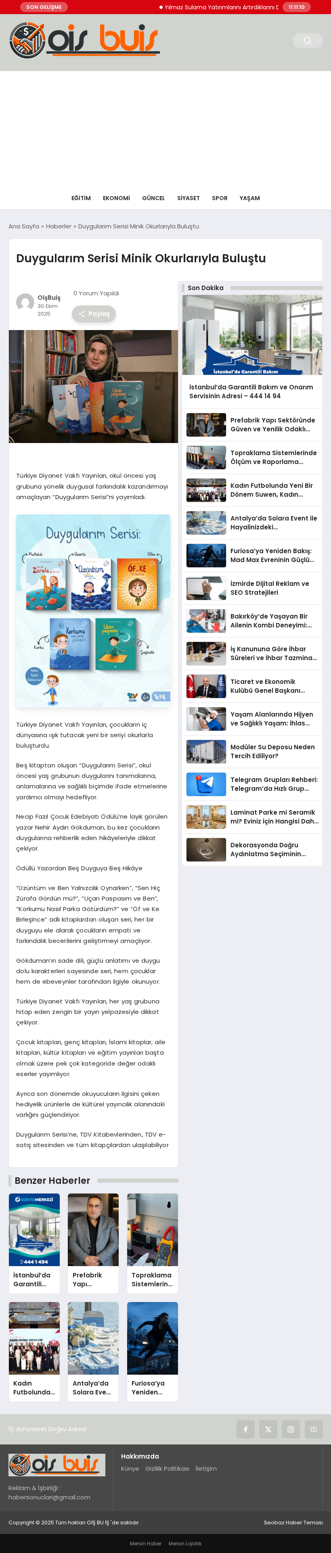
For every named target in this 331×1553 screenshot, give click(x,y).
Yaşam (250, 198)
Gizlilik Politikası (167, 1468)
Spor (220, 198)
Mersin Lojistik (185, 1543)
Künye (130, 1468)
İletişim (206, 1468)
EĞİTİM (81, 198)
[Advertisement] (165, 127)
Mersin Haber (145, 1543)
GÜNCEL (153, 198)
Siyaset (188, 198)
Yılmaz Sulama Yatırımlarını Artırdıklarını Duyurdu (209, 7)
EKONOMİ (116, 198)
